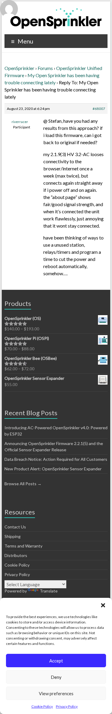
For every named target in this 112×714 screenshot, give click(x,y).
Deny (56, 677)
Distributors (15, 555)
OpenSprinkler (19, 68)
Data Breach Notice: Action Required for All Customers (55, 459)
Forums (45, 68)
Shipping (12, 536)
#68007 (99, 108)
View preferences (56, 693)
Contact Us (15, 526)
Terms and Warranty (23, 545)
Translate (49, 590)
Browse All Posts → (23, 483)
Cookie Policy (42, 706)
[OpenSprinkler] (56, 18)
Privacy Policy (67, 706)
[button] (103, 605)
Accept (56, 660)
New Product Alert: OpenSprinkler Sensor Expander (53, 468)
